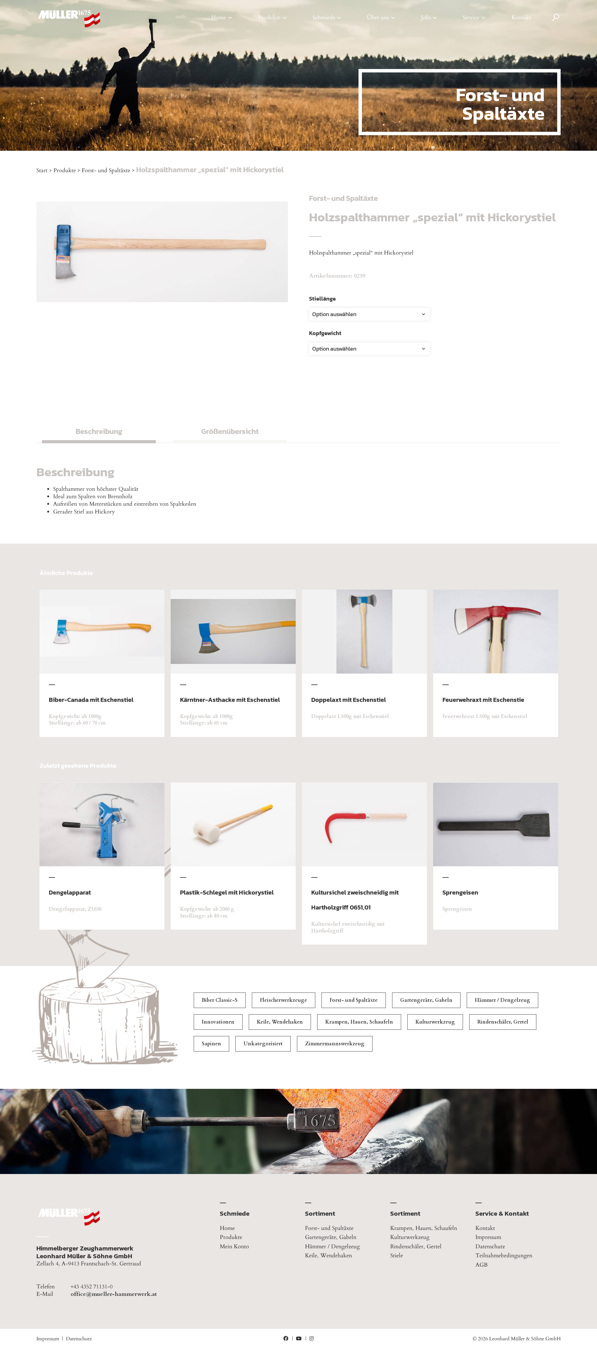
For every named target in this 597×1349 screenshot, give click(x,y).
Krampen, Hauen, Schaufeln (359, 1022)
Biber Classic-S (220, 1000)
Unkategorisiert (263, 1043)
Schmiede (323, 17)
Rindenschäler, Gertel (502, 1022)
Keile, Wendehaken (280, 1022)
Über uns (378, 17)
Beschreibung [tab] (99, 431)
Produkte (269, 17)
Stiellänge (322, 298)
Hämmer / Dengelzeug (502, 1000)
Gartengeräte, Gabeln (426, 1000)
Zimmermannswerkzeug (334, 1043)
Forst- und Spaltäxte (106, 170)
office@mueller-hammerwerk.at (114, 1294)
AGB (481, 1265)
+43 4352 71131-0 (92, 1287)
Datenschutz (490, 1246)
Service (471, 17)
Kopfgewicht (325, 333)
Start (42, 170)
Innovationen (218, 1022)
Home (218, 17)
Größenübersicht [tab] (230, 431)
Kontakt (521, 17)
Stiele (396, 1255)
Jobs (426, 17)
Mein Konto (234, 1246)
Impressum (488, 1237)
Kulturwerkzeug (435, 1022)
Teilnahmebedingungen (503, 1255)
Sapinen (211, 1043)
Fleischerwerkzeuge (283, 1000)
